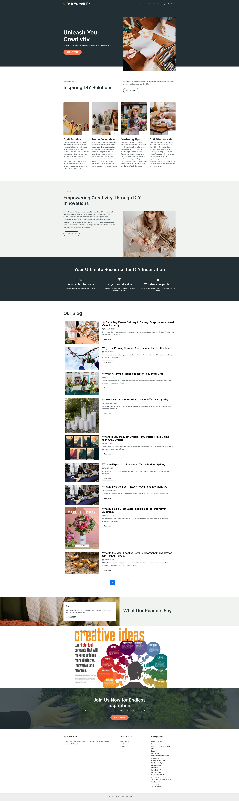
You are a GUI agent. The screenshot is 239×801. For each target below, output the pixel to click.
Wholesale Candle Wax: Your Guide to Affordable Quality (135, 399)
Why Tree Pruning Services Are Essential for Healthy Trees (136, 348)
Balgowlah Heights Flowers (160, 744)
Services (156, 4)
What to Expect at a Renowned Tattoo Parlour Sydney (133, 464)
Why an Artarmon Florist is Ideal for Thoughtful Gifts (132, 373)
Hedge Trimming (157, 772)
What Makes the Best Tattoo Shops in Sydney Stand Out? (136, 486)
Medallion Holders (157, 775)
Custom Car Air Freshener (160, 756)
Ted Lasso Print (156, 782)
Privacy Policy (124, 741)
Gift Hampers (156, 765)
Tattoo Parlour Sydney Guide (161, 779)
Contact (171, 4)
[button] (85, 133)
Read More (107, 339)
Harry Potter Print (157, 770)
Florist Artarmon (157, 758)
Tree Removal (156, 787)
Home (140, 4)
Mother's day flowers (158, 777)
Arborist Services (157, 741)
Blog (163, 4)
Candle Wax (155, 753)
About (147, 4)
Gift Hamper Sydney (158, 763)
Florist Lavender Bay (158, 760)
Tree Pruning (155, 784)
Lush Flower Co (68, 214)
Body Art (154, 751)
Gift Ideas (154, 768)
